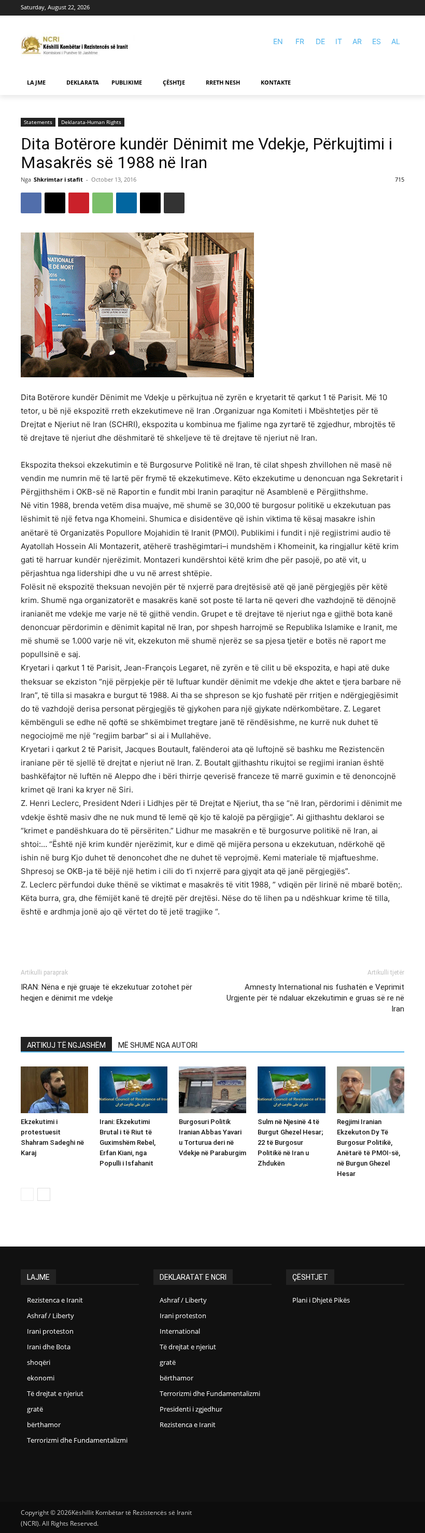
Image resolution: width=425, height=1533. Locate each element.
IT (338, 41)
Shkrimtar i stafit (58, 179)
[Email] (150, 203)
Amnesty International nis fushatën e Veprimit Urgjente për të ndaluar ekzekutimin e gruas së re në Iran (315, 998)
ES (376, 41)
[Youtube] (397, 8)
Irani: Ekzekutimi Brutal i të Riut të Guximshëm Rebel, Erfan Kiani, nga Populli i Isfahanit (127, 1142)
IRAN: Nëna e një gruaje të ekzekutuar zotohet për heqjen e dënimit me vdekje (106, 992)
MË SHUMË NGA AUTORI (157, 1045)
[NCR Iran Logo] (78, 46)
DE (320, 41)
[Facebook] (382, 8)
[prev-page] (27, 1194)
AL (395, 41)
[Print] (174, 203)
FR (299, 41)
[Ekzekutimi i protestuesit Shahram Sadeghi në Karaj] (54, 1089)
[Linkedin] (126, 203)
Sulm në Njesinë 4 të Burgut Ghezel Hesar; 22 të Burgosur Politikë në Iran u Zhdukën (290, 1142)
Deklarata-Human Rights (91, 122)
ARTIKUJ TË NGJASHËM (66, 1045)
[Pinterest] (78, 203)
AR (357, 41)
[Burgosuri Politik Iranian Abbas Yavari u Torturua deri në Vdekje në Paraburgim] (212, 1089)
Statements (38, 122)
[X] (55, 203)
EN (278, 41)
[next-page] (43, 1194)
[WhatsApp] (102, 203)
